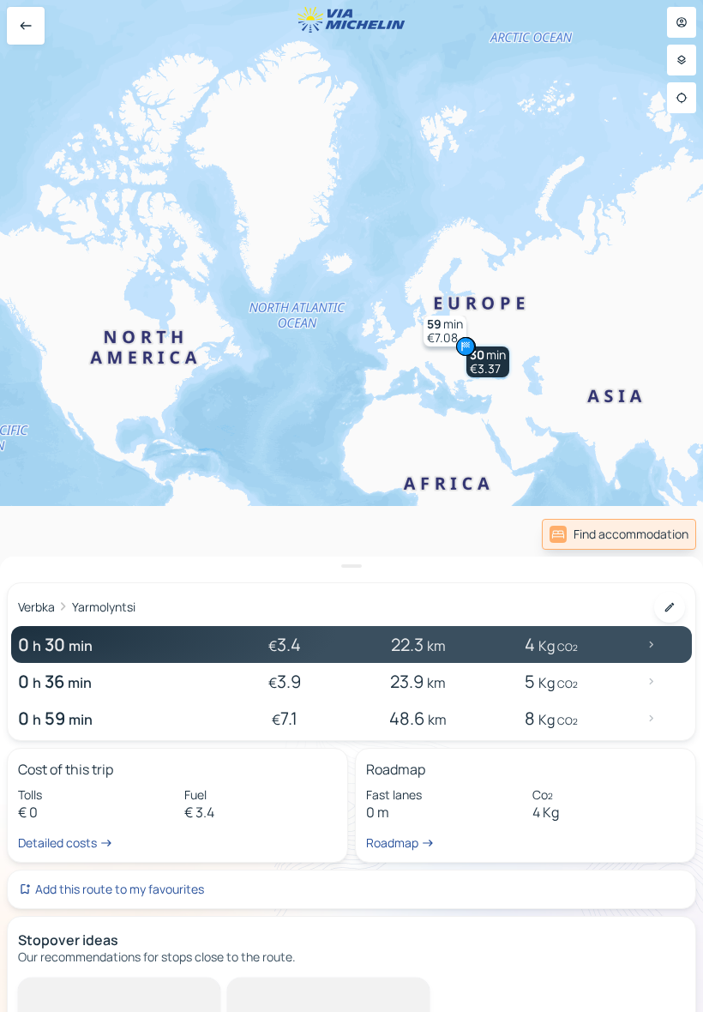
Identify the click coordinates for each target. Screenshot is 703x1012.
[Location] (681, 97)
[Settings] (681, 60)
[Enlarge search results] (351, 566)
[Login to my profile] (681, 22)
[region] (351, 506)
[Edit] (669, 607)
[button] (487, 361)
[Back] (26, 26)
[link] (619, 534)
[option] (90, 991)
